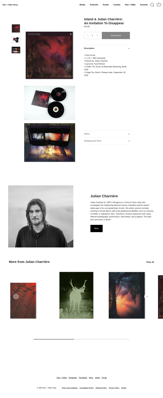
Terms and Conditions (70, 388)
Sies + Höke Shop (10, 5)
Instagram (73, 378)
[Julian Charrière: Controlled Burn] (32, 295)
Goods (106, 5)
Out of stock (116, 35)
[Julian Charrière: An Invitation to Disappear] (130, 295)
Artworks (94, 5)
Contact (116, 5)
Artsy (91, 378)
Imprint (123, 388)
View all (150, 262)
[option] (15, 30)
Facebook (83, 378)
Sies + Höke (130, 5)
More (96, 228)
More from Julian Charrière (29, 262)
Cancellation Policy (87, 388)
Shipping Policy (101, 388)
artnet (97, 378)
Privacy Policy (114, 388)
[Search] (152, 5)
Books (82, 5)
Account (144, 5)
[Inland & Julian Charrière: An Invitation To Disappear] (16, 28)
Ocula (104, 378)
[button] (16, 296)
